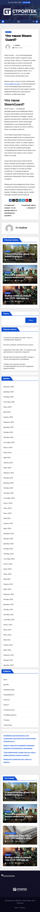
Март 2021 (7, 650)
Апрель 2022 (8, 584)
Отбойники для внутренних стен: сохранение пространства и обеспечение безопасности (19, 738)
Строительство (9, 710)
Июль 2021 (7, 630)
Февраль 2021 (8, 655)
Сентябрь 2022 (9, 559)
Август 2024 (7, 447)
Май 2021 (7, 640)
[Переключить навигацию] (19, 21)
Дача (5, 679)
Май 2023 (7, 518)
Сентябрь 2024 (9, 442)
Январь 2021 (8, 660)
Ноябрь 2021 (8, 609)
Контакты (22, 907)
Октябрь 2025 (8, 397)
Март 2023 (7, 528)
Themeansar (20, 903)
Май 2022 (7, 579)
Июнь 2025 (7, 407)
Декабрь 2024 (8, 427)
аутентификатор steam (12, 84)
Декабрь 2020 (8, 665)
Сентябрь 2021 (9, 619)
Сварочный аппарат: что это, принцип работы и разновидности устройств (10, 210)
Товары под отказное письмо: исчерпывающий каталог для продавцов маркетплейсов (18, 366)
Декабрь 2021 (8, 604)
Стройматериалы (9, 715)
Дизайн (6, 684)
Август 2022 (7, 564)
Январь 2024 (8, 478)
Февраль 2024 (8, 473)
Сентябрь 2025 (9, 402)
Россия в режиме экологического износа (19, 276)
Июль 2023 (7, 508)
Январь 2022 (8, 599)
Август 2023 (7, 503)
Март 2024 (7, 468)
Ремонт (6, 705)
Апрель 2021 (8, 645)
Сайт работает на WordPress (13, 900)
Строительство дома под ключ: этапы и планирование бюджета (20, 256)
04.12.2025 (10, 841)
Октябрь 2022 (8, 554)
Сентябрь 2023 (9, 498)
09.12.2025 (10, 819)
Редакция (20, 259)
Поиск (6, 314)
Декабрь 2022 (8, 544)
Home (16, 907)
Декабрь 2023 (8, 483)
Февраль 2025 (8, 422)
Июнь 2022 (7, 574)
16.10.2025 (10, 863)
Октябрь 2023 (8, 493)
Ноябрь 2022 (8, 549)
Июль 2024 (7, 452)
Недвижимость (8, 695)
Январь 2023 (8, 538)
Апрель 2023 (8, 523)
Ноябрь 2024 (8, 432)
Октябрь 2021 (8, 614)
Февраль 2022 (8, 594)
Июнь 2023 (7, 513)
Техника (6, 720)
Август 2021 (7, 625)
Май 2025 (7, 412)
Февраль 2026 (8, 387)
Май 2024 (7, 457)
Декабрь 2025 (8, 392)
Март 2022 (7, 589)
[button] (33, 21)
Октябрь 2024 (8, 437)
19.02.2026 (10, 798)
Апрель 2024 (8, 462)
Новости (8, 31)
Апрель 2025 (8, 417)
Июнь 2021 (7, 635)
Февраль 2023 (8, 533)
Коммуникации (8, 689)
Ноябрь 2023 (8, 488)
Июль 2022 (7, 569)
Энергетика (7, 725)
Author (17, 45)
